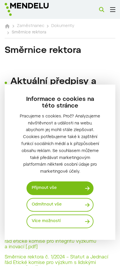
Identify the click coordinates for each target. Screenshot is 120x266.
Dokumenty (62, 26)
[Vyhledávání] (101, 9)
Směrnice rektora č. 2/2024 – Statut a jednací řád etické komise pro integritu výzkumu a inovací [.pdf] (56, 241)
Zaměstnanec (30, 26)
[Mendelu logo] (34, 9)
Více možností (46, 221)
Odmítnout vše (47, 205)
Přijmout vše (44, 188)
